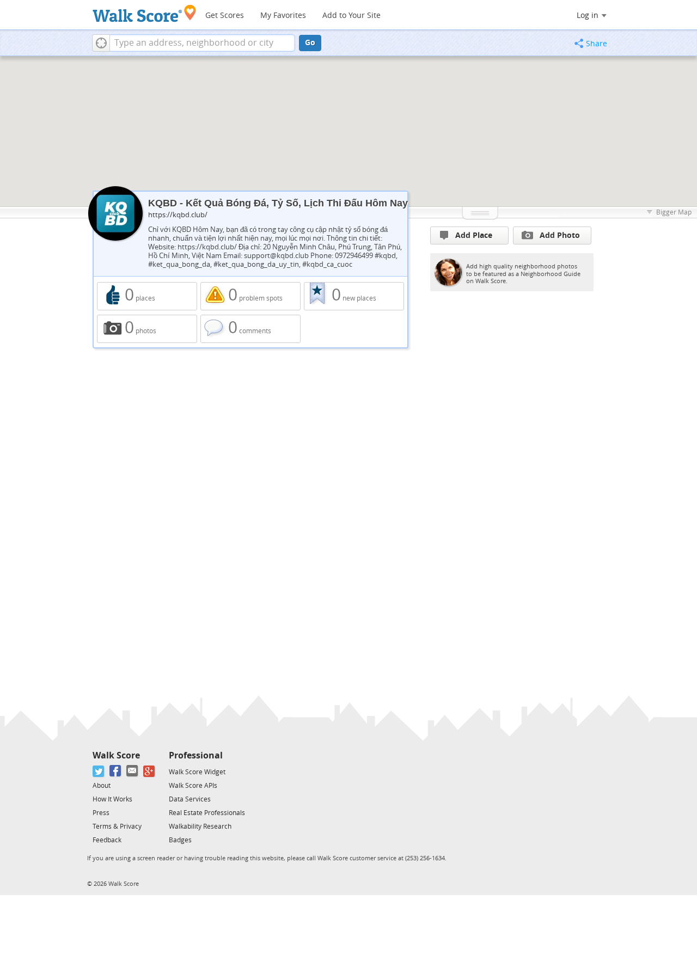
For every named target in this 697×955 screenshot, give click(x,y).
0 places (147, 296)
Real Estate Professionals (207, 813)
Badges (180, 840)
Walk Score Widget (197, 772)
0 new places (353, 296)
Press (101, 813)
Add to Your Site (351, 15)
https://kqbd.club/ (177, 215)
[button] (101, 43)
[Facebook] (115, 771)
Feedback (107, 840)
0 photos (147, 328)
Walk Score (116, 755)
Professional (196, 755)
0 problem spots (250, 296)
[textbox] (202, 43)
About (102, 785)
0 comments (250, 328)
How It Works (112, 799)
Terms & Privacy (117, 826)
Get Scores (224, 15)
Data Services (190, 799)
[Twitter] (99, 771)
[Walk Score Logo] (145, 13)
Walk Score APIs (193, 785)
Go (310, 42)
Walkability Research (200, 826)
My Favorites (283, 15)
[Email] (132, 771)
